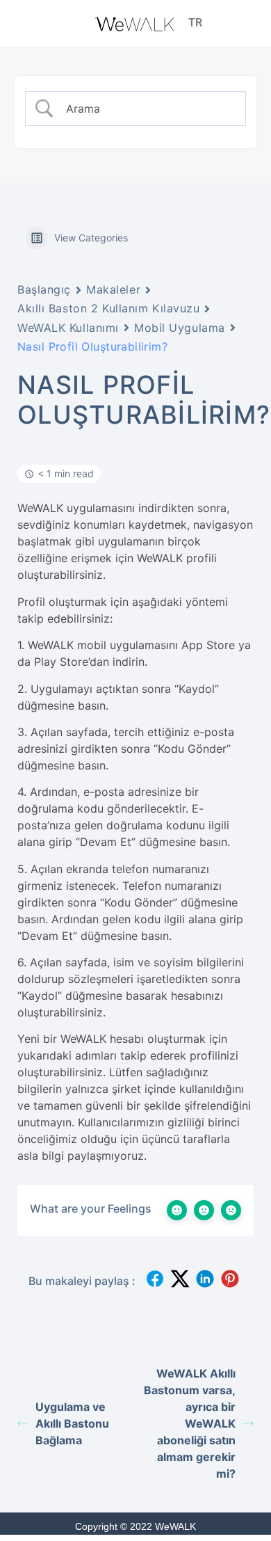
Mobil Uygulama (179, 328)
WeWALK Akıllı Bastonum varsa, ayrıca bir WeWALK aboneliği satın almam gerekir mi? (190, 1423)
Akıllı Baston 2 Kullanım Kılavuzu (108, 308)
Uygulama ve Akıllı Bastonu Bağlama (72, 1423)
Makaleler (113, 289)
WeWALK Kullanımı (68, 328)
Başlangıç (44, 289)
